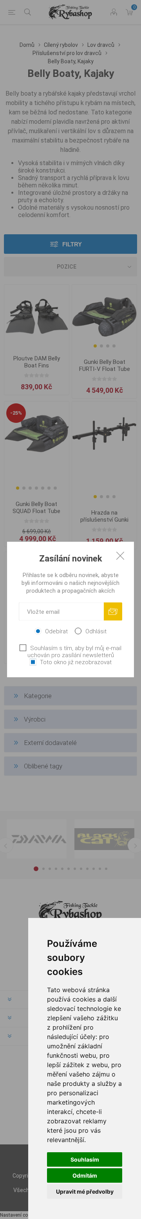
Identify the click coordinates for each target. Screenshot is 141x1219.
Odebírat (56, 631)
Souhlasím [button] (84, 1159)
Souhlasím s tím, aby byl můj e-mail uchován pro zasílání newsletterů (74, 652)
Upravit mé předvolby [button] (85, 1191)
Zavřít (120, 556)
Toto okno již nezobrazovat (76, 662)
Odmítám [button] (84, 1175)
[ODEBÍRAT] (113, 611)
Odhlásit (96, 631)
